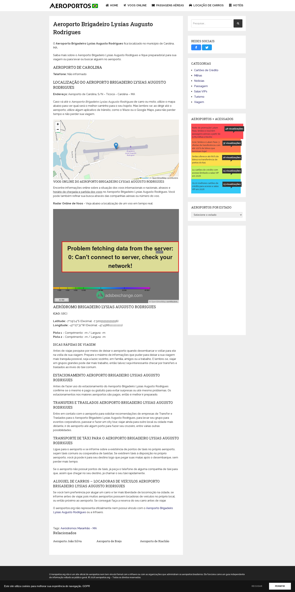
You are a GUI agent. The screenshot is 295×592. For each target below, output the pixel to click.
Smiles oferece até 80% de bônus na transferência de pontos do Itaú (205, 159)
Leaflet (145, 177)
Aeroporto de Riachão (154, 541)
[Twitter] (207, 47)
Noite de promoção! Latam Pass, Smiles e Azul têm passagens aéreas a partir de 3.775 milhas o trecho (206, 132)
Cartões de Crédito (206, 70)
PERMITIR (280, 586)
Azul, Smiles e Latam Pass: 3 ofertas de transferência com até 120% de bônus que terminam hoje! (206, 147)
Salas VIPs (200, 91)
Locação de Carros (208, 5)
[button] (116, 145)
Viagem (199, 102)
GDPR (86, 586)
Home (113, 5)
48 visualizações (234, 129)
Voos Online (137, 5)
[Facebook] (196, 47)
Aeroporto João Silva (67, 541)
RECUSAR (257, 586)
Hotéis (238, 5)
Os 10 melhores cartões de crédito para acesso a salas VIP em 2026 (205, 186)
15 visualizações (232, 171)
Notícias (199, 80)
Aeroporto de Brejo (109, 541)
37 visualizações (232, 143)
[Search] (238, 23)
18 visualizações (232, 157)
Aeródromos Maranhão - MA (79, 528)
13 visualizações (232, 184)
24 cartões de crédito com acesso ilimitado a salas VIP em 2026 (205, 173)
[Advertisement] (216, 280)
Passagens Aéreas (170, 5)
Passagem (201, 86)
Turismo (199, 96)
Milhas (198, 75)
